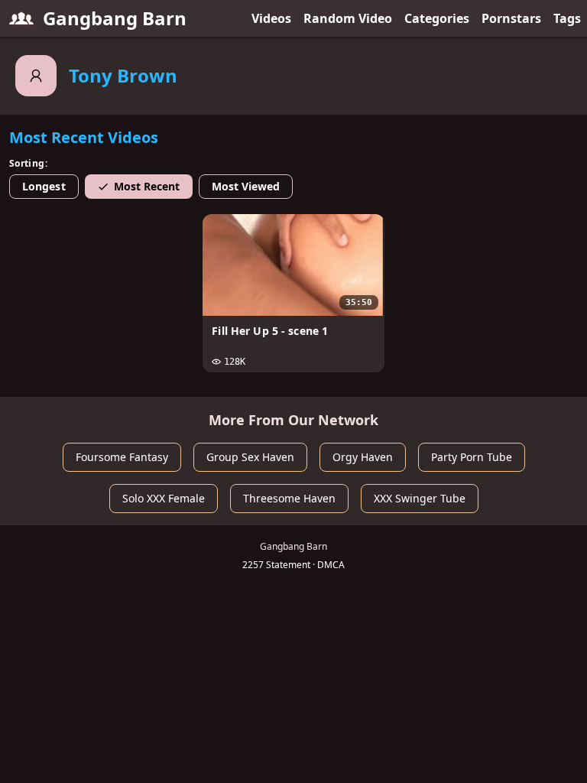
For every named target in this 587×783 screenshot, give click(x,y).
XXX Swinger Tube (419, 498)
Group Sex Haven (250, 457)
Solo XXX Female (163, 498)
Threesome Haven (289, 498)
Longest (44, 186)
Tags (567, 18)
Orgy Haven (362, 457)
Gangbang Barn (114, 18)
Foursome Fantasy (122, 457)
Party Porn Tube (471, 457)
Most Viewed (246, 186)
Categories (436, 18)
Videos (271, 18)
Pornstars (511, 18)
